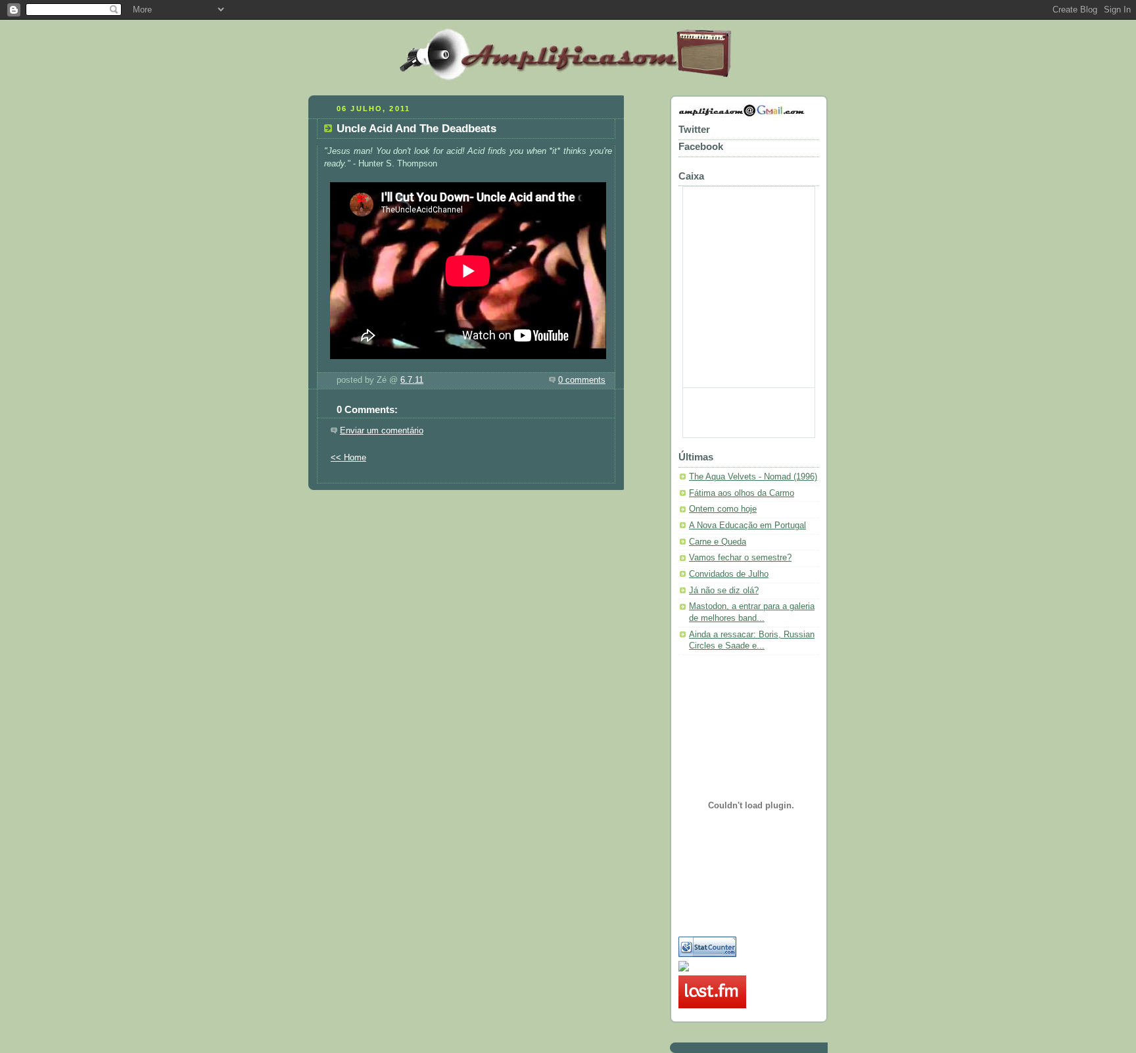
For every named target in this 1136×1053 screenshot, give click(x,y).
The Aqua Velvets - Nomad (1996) (753, 476)
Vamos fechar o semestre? (740, 557)
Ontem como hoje (723, 509)
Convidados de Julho (729, 574)
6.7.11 (411, 380)
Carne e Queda (717, 542)
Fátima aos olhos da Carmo (741, 493)
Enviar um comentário (381, 430)
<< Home (348, 457)
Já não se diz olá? (724, 590)
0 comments (581, 380)
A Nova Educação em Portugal (747, 525)
